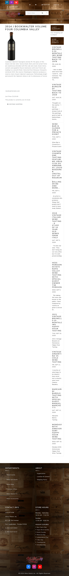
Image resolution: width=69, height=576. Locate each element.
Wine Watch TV (12, 494)
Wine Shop (10, 484)
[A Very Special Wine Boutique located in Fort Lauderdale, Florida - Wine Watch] (11, 14)
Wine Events (11, 475)
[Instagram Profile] (12, 2)
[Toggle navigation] (61, 21)
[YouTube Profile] (16, 2)
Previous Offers (12, 489)
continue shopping (15, 104)
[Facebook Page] (7, 2)
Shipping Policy (42, 480)
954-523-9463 (13, 7)
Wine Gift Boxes (12, 480)
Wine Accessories (13, 499)
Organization (41, 473)
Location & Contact (43, 477)
